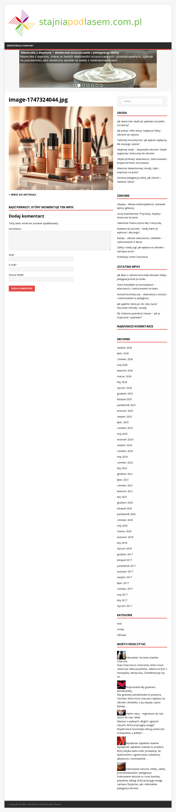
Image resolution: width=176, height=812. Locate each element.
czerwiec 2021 (125, 485)
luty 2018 (122, 542)
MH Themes (55, 804)
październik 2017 (126, 565)
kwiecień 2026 (125, 370)
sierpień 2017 (124, 577)
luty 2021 (122, 497)
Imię (11, 254)
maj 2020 (122, 525)
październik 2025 (126, 405)
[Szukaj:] (142, 101)
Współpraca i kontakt (20, 45)
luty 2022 (122, 468)
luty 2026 (122, 382)
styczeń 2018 (124, 548)
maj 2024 (122, 456)
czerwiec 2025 (125, 428)
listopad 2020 (124, 508)
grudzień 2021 (125, 473)
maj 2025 (122, 433)
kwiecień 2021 (125, 491)
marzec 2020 (124, 531)
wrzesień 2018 (125, 537)
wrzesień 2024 (125, 439)
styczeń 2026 (124, 387)
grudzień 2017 (125, 554)
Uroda (120, 629)
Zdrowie (121, 635)
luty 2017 (122, 600)
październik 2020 (126, 514)
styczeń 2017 (124, 606)
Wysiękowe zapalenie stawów (142, 743)
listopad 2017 (124, 560)
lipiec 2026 (123, 353)
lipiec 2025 (123, 422)
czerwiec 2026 (125, 359)
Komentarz (15, 228)
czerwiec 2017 (125, 588)
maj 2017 (122, 594)
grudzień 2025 (125, 393)
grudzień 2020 (125, 502)
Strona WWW (16, 275)
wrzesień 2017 (125, 571)
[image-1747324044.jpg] (61, 188)
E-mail (12, 264)
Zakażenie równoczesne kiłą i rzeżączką (139, 223)
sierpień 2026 (124, 347)
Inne (119, 623)
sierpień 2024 (124, 445)
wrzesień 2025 (125, 410)
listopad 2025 (124, 399)
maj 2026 (122, 364)
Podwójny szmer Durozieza (132, 256)
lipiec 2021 (123, 479)
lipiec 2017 (123, 583)
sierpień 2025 (124, 416)
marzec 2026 (124, 376)
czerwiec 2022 (125, 462)
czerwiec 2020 (125, 520)
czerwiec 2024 (125, 451)
